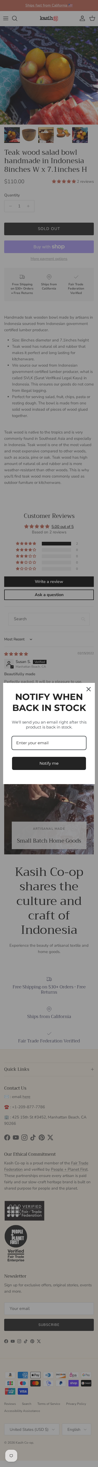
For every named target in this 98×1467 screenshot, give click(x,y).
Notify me (49, 763)
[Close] (88, 689)
